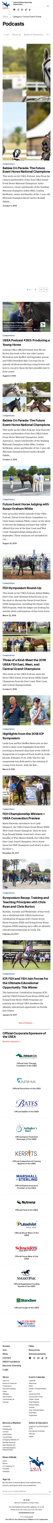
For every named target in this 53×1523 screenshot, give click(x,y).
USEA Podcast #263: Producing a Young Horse (26, 342)
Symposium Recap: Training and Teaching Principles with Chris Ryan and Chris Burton (26, 902)
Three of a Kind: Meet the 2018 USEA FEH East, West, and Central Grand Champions (24, 664)
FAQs (31, 1346)
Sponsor (5, 1402)
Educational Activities (36, 1431)
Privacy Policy (34, 1503)
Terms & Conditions (21, 1503)
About (6, 35)
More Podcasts (25, 1023)
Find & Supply (28, 1516)
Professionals (7, 1429)
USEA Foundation (11, 1362)
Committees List (8, 1399)
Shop (5, 1354)
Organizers (33, 1415)
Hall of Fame (7, 1397)
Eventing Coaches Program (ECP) (38, 1427)
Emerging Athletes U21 (11, 1440)
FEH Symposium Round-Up (22, 588)
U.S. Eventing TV (8, 1466)
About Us (16, 35)
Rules (31, 1386)
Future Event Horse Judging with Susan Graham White (26, 183)
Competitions (9, 177)
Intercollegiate (34, 1402)
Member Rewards (9, 1442)
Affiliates (6, 1394)
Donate (6, 1346)
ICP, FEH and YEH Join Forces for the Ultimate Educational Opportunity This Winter (25, 983)
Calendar (32, 1380)
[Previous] (4, 34)
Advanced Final (34, 1394)
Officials (32, 1434)
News (5, 1461)
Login (5, 1370)
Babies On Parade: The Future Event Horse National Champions (26, 422)
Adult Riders (7, 1434)
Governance (7, 1386)
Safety (31, 1436)
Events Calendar (37, 1377)
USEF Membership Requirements (9, 1449)
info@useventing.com (26, 1512)
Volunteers (32, 1412)
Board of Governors (33, 35)
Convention (7, 1426)
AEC (30, 1391)
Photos (5, 1463)
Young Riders (7, 1437)
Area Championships (36, 1410)
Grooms (5, 1432)
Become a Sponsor (11, 1042)
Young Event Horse (35, 1397)
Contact (7, 1358)
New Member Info (9, 1445)
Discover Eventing (12, 1366)
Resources (34, 1350)
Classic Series (34, 1399)
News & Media (9, 1457)
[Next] (49, 34)
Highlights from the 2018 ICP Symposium (23, 736)
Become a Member (12, 1423)
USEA (5, 17)
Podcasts (6, 1469)
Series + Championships (37, 1389)
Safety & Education (38, 1423)
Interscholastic (34, 1405)
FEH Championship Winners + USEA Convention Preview (24, 816)
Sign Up (6, 1479)
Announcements (37, 1354)
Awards (31, 1407)
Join (5, 1350)
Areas (5, 1391)
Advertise (6, 1471)
